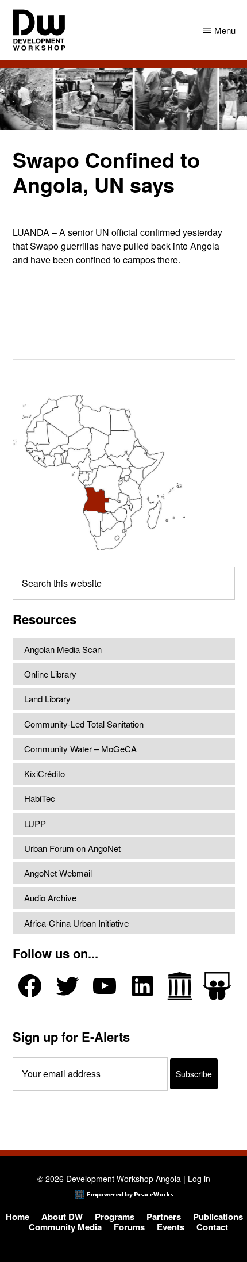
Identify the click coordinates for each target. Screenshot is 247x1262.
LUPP (35, 823)
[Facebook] (30, 986)
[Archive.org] (180, 986)
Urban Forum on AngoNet (72, 848)
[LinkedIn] (142, 986)
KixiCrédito (44, 773)
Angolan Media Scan (63, 649)
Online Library (50, 674)
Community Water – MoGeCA (80, 749)
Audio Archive (50, 898)
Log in (199, 1178)
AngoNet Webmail (58, 873)
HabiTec (39, 798)
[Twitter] (67, 986)
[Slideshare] (217, 986)
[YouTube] (104, 986)
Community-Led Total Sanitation (84, 724)
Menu (225, 30)
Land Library (47, 699)
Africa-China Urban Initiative (76, 923)
